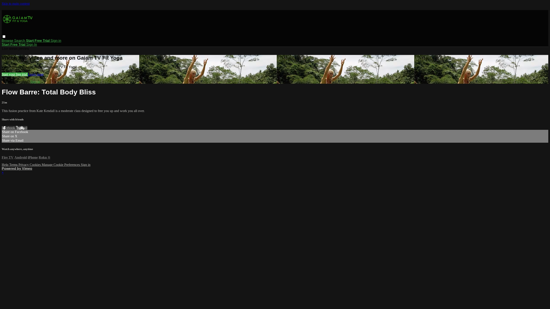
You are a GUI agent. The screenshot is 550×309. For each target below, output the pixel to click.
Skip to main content (16, 3)
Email (23, 128)
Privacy (24, 165)
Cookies (36, 165)
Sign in (55, 40)
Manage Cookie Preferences (61, 165)
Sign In (31, 44)
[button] (4, 36)
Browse (8, 40)
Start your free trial (15, 74)
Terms (13, 165)
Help (5, 165)
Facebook (9, 128)
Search (20, 40)
